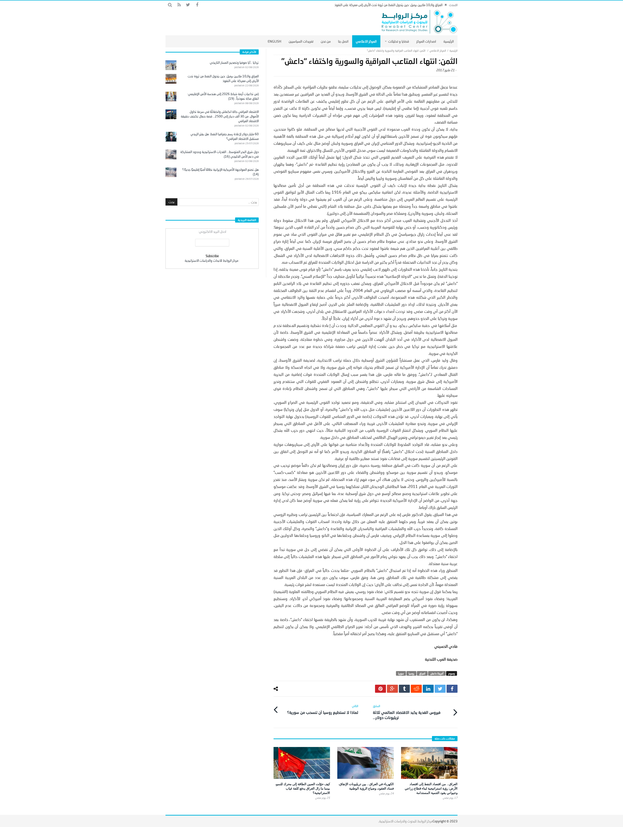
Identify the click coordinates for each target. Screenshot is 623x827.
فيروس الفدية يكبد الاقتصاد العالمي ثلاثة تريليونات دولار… (406, 712)
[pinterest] (380, 689)
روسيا (411, 673)
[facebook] (452, 689)
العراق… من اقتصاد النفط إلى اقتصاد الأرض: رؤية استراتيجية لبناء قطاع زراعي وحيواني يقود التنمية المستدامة (431, 788)
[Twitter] (187, 4)
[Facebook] (197, 4)
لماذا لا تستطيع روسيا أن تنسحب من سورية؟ (322, 709)
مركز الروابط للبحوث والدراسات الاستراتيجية (406, 821)
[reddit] (416, 689)
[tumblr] (404, 689)
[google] (392, 689)
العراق (422, 673)
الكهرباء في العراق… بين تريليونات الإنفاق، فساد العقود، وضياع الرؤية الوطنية (366, 786)
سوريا (401, 673)
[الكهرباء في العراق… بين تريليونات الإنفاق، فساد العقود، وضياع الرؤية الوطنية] (365, 763)
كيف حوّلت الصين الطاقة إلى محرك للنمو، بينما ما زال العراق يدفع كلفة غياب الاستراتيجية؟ (302, 788)
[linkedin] (428, 689)
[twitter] (440, 689)
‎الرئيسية (453, 50)
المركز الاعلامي (438, 50)
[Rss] (178, 4)
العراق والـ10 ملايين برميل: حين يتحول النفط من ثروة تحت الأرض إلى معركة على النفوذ (388, 5)
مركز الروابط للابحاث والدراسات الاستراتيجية (211, 260)
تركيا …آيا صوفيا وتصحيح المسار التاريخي (234, 62)
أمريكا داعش (436, 673)
